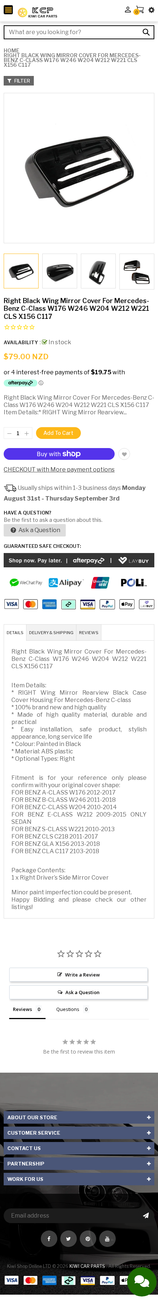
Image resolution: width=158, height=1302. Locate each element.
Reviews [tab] (22, 1009)
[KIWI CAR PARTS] (79, 1280)
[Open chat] (142, 1281)
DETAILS (15, 632)
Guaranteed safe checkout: (42, 546)
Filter (21, 81)
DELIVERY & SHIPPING (51, 632)
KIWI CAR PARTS (87, 1266)
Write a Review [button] (82, 974)
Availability (21, 342)
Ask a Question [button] (82, 992)
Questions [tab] (67, 1009)
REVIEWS (88, 632)
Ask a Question (38, 530)
